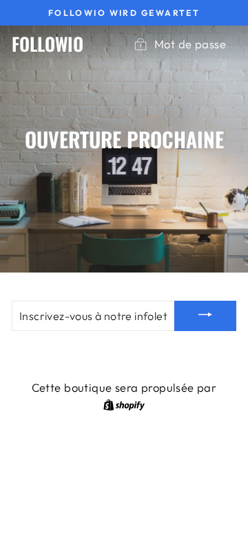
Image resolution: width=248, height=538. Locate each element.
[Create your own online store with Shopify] (124, 403)
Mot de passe (190, 44)
